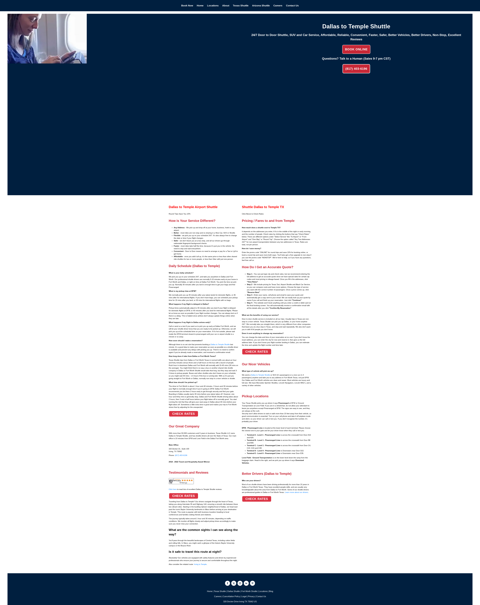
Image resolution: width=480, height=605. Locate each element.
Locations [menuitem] (213, 5)
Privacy (251, 596)
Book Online (356, 49)
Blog (271, 591)
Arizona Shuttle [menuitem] (261, 5)
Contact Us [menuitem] (292, 5)
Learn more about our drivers (296, 492)
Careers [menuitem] (277, 5)
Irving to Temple (200, 564)
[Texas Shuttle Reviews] (181, 483)
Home (209, 591)
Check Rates (183, 413)
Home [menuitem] (200, 5)
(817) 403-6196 (356, 68)
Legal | (245, 596)
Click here (195, 489)
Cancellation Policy (231, 596)
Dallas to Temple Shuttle (220, 344)
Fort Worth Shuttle (249, 591)
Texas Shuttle (220, 591)
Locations (263, 591)
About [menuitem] (225, 5)
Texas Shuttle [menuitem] (240, 5)
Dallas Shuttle (233, 591)
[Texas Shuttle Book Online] (47, 62)
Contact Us (261, 596)
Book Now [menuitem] (187, 5)
